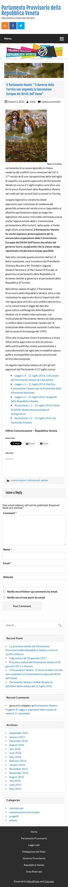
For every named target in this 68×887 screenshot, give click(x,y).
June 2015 (15, 784)
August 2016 (16, 744)
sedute (44, 480)
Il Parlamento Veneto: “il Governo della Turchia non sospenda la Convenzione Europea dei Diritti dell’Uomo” (33, 674)
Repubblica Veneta (34, 865)
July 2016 (15, 748)
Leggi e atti (34, 845)
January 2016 (17, 764)
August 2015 (16, 776)
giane (33, 101)
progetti (14, 816)
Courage (49, 881)
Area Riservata (34, 871)
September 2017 (19, 733)
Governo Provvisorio (34, 858)
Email (7, 563)
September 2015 (19, 772)
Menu (8, 38)
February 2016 (17, 760)
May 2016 (15, 756)
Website (8, 577)
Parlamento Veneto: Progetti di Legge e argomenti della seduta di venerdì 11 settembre (31, 709)
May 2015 (15, 788)
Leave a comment (51, 101)
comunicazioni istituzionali (25, 480)
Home (34, 832)
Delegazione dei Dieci (34, 851)
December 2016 (18, 740)
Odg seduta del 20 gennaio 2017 (28, 658)
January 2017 (17, 737)
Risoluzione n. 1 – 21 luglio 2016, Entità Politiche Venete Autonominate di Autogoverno (35, 409)
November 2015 (18, 768)
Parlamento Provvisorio (34, 838)
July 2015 (15, 780)
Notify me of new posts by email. (26, 597)
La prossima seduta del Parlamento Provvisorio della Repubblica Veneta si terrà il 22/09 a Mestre (31, 650)
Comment (10, 513)
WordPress (33, 881)
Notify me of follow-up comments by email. (32, 591)
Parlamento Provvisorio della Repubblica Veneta (31, 10)
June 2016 (15, 752)
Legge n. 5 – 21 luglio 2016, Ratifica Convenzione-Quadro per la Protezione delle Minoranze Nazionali (36, 388)
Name (7, 549)
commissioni (16, 808)
